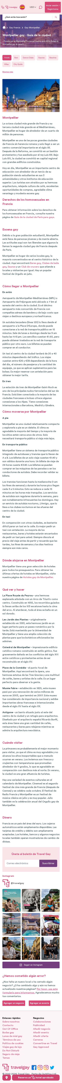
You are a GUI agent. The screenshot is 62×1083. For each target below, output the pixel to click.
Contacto (7, 1025)
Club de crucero (30, 267)
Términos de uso (11, 1040)
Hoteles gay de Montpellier (38, 577)
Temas (6, 1058)
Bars (16, 58)
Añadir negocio (41, 1029)
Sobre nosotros (10, 1022)
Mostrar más (7, 72)
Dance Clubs (28, 58)
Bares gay (35, 263)
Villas (6, 64)
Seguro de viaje (11, 1054)
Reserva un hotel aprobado (36, 1077)
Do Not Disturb (10, 1050)
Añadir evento (41, 1032)
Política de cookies (12, 1043)
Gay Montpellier (32, 28)
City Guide (18, 64)
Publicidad (39, 1025)
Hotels (7, 58)
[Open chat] (40, 7)
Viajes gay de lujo (12, 1047)
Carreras (38, 1040)
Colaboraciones (42, 1022)
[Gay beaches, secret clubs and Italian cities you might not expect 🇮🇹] (11, 900)
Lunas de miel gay (12, 1036)
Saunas (41, 58)
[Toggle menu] (2, 7)
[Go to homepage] (11, 7)
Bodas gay (8, 1032)
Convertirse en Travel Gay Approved (45, 1045)
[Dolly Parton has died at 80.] (31, 900)
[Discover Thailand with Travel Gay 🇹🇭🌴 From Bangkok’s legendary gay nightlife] (50, 900)
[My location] (6, 1078)
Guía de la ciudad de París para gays (34, 217)
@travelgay (17, 883)
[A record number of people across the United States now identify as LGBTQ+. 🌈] (50, 924)
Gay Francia (14, 28)
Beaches (53, 58)
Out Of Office (10, 1029)
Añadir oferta (40, 1036)
